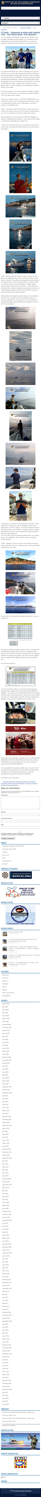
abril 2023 (5, 1104)
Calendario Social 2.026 (9, 849)
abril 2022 (5, 1137)
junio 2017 (5, 1297)
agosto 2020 (5, 1187)
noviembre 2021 (6, 1152)
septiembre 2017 (7, 1288)
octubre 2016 (6, 1318)
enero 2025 (5, 1054)
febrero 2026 (5, 1018)
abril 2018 (5, 1268)
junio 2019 (5, 1226)
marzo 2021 (5, 1173)
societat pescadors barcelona (22, 1491)
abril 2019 (5, 1232)
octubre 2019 (6, 1217)
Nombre (3, 812)
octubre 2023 (6, 1090)
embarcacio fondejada (9, 781)
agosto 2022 (5, 1128)
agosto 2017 (5, 1291)
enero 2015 (5, 1377)
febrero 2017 (5, 1306)
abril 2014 (5, 1401)
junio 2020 (5, 1193)
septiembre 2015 (7, 1354)
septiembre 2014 (7, 1389)
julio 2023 (5, 1096)
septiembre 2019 (7, 1220)
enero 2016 (5, 1342)
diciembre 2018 (6, 1244)
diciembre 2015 (6, 1345)
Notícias (29, 27)
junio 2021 (5, 1164)
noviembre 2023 (6, 1087)
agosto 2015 (5, 1357)
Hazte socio (5, 855)
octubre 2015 (6, 1351)
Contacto (4, 852)
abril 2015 (5, 1368)
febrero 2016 (5, 1339)
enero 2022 (5, 1146)
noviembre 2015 (6, 1348)
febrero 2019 (5, 1238)
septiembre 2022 (7, 1125)
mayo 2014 (5, 1398)
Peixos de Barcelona (8, 992)
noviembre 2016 (6, 1315)
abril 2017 (5, 1303)
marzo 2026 (5, 1015)
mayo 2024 (5, 1072)
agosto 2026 (5, 1004)
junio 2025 (5, 1039)
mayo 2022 (5, 1134)
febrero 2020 (5, 1205)
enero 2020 (5, 1208)
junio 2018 (5, 1262)
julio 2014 (5, 1392)
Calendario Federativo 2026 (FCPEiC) (13, 846)
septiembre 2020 (7, 1184)
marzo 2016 (5, 1336)
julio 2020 (5, 1190)
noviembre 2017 (6, 1282)
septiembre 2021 (7, 1158)
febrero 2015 (5, 1374)
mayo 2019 (5, 1229)
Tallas (4, 858)
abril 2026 (5, 1012)
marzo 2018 (5, 1270)
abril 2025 (5, 1045)
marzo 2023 (5, 1107)
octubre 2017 (6, 1285)
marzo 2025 (5, 1048)
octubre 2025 (6, 1030)
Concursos (23, 27)
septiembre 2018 (7, 1253)
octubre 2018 (6, 1250)
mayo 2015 (5, 1365)
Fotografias (5, 984)
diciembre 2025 (6, 1024)
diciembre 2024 (6, 1057)
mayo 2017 (5, 1300)
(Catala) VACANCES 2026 (15, 932)
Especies (5, 981)
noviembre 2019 (6, 1214)
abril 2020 (5, 1199)
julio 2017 (5, 1294)
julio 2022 (5, 1131)
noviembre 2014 (6, 1383)
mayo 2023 (5, 1101)
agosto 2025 (5, 1033)
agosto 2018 (5, 1256)
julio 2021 (5, 1161)
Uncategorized (6, 995)
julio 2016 (5, 1324)
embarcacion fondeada (22, 781)
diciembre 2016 (6, 1312)
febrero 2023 (5, 1110)
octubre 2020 (6, 1182)
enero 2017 (5, 1309)
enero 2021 (5, 1176)
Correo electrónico (6, 818)
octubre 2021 (6, 1155)
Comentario (4, 795)
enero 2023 (5, 1113)
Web (2, 824)
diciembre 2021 (6, 1149)
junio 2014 (5, 1395)
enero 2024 (5, 1084)
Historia (4, 987)
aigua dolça (5, 975)
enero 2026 (5, 1021)
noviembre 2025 (6, 1027)
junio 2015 (5, 1362)
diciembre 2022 (6, 1116)
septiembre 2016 (7, 1321)
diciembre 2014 (6, 1380)
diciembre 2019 (6, 1211)
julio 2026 (5, 1007)
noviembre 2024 (6, 1060)
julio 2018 (5, 1259)
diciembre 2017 (6, 1279)
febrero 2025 (5, 1051)
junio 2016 (5, 1327)
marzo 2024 (5, 1078)
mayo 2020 (5, 1196)
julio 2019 (5, 1223)
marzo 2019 (5, 1235)
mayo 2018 (5, 1265)
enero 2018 (5, 1276)
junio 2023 (5, 1098)
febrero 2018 (5, 1273)
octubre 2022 (6, 1122)
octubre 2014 (6, 1386)
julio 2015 (5, 1359)
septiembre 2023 (7, 1093)
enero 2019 (5, 1241)
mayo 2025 (5, 1042)
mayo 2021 (5, 1167)
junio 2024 (5, 1069)
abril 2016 (5, 1333)
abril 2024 (5, 1075)
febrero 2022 (5, 1143)
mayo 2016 (5, 1330)
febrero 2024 (5, 1081)
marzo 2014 (5, 1404)
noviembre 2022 (6, 1119)
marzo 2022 (5, 1140)
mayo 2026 (5, 1009)
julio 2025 (5, 1036)
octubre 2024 (6, 1063)
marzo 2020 (5, 1202)
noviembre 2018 (6, 1247)
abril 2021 (5, 1170)
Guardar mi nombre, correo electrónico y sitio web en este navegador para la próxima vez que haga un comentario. (17, 834)
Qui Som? (5, 864)
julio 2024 (5, 1066)
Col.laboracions (6, 861)
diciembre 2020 (6, 1179)
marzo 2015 (5, 1371)
